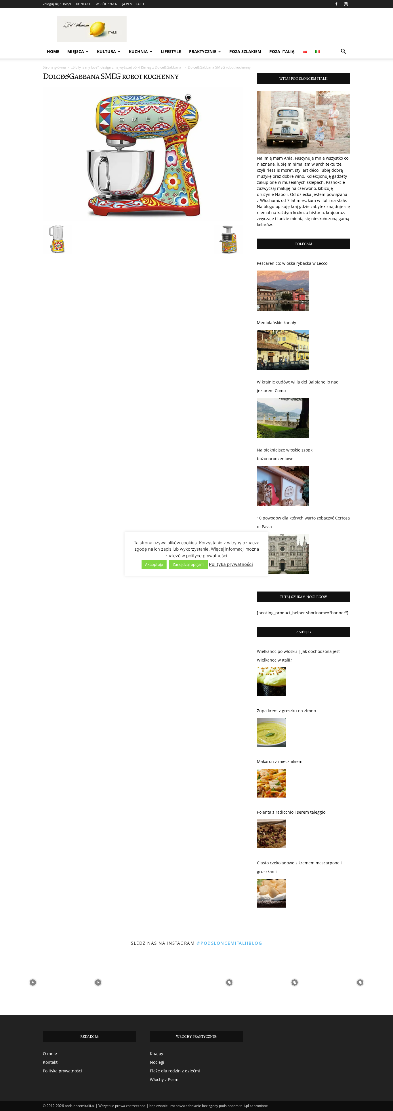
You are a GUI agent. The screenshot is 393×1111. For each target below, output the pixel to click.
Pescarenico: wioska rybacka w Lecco (292, 263)
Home (53, 51)
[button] (343, 52)
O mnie (50, 1053)
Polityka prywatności (62, 1071)
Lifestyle (171, 51)
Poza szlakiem (245, 51)
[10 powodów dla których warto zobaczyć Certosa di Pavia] (283, 554)
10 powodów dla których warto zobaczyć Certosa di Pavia (303, 522)
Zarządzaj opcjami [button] (188, 564)
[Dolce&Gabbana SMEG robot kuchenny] (143, 219)
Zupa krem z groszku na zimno (286, 710)
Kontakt (50, 1062)
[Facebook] (336, 4)
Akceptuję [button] (154, 564)
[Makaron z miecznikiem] (271, 784)
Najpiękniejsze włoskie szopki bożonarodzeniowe (285, 454)
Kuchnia (138, 51)
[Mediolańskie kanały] (283, 350)
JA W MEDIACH (133, 4)
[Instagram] (346, 4)
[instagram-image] (33, 982)
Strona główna (54, 67)
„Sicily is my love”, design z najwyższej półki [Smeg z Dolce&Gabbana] (126, 67)
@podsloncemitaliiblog (229, 943)
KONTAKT (83, 4)
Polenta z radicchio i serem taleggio (291, 812)
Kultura (106, 51)
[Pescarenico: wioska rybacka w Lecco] (283, 291)
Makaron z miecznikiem (279, 761)
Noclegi (157, 1062)
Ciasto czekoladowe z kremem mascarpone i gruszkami (299, 867)
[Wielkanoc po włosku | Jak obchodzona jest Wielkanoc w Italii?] (271, 683)
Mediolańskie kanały (276, 322)
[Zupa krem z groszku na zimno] (271, 734)
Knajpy (156, 1053)
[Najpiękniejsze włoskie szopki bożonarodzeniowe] (283, 486)
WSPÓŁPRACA (106, 4)
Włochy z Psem (164, 1079)
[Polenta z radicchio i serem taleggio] (271, 835)
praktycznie (202, 51)
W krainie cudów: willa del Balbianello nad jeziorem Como (298, 386)
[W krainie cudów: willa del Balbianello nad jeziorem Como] (283, 418)
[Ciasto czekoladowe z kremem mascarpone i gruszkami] (271, 894)
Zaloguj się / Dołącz (57, 4)
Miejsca (75, 51)
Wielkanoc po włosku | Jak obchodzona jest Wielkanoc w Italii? (298, 656)
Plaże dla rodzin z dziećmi (175, 1071)
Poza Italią (282, 51)
